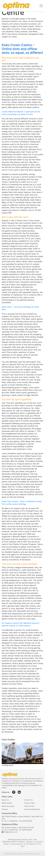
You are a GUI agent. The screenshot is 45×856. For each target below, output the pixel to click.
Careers (5, 809)
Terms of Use (29, 806)
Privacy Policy (29, 803)
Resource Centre (8, 806)
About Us (5, 800)
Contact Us (28, 800)
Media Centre (7, 803)
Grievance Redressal (32, 809)
